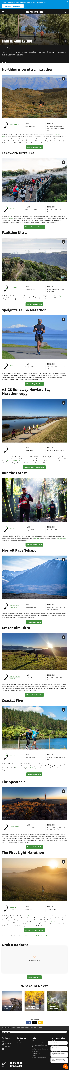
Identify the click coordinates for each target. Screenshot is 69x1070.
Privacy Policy (36, 1053)
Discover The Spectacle (34, 847)
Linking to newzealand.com (40, 1049)
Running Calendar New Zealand (37, 936)
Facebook (7, 1046)
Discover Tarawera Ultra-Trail (34, 227)
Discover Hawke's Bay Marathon (34, 467)
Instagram (7, 1043)
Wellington (60, 296)
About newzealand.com (38, 1043)
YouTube (7, 1049)
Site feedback (21, 1041)
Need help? (20, 1043)
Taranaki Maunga (31, 768)
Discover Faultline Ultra (34, 304)
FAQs (33, 1041)
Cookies (34, 1055)
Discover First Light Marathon (34, 930)
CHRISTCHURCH (15, 606)
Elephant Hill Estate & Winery (15, 461)
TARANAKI (12, 756)
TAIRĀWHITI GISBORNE (13, 909)
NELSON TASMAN (14, 826)
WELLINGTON (13, 288)
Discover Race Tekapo (34, 622)
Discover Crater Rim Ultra (34, 695)
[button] (3, 12)
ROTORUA (12, 208)
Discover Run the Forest (34, 545)
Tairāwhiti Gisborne (30, 916)
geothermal (37, 538)
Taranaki (17, 768)
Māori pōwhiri (52, 922)
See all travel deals (34, 977)
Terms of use (35, 1051)
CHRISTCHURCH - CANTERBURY (15, 677)
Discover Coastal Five (34, 774)
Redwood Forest (61, 538)
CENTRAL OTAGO (14, 125)
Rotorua (11, 218)
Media (54, 1041)
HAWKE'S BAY (13, 449)
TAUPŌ (11, 365)
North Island (57, 916)
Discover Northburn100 (34, 147)
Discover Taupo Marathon (34, 384)
